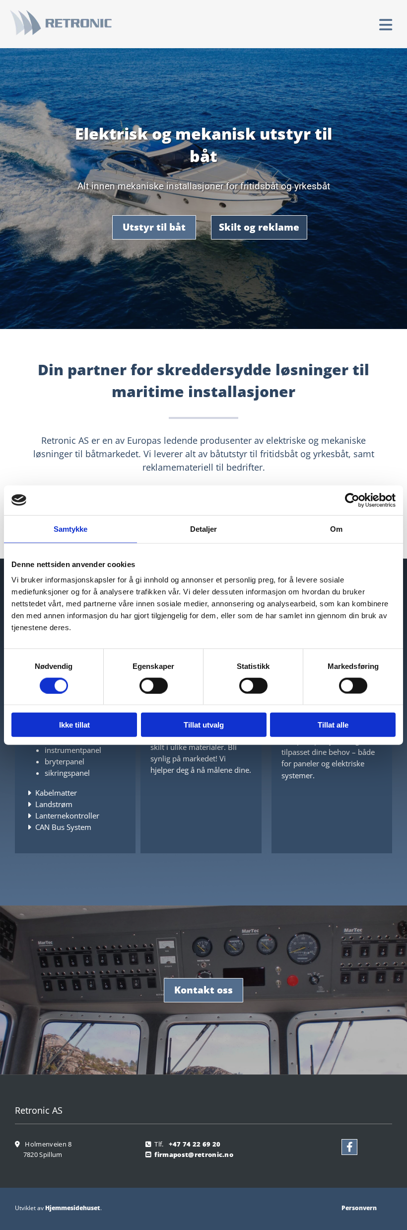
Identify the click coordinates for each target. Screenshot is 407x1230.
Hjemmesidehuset (72, 1208)
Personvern (359, 1208)
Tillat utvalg (204, 725)
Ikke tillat (74, 725)
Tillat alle (333, 725)
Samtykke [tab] (71, 528)
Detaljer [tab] (203, 528)
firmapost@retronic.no (193, 1154)
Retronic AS (39, 1110)
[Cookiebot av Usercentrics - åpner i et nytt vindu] (352, 499)
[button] (268, 25)
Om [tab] (336, 528)
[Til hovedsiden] (73, 22)
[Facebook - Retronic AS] (349, 1147)
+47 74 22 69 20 (195, 1144)
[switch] (153, 685)
